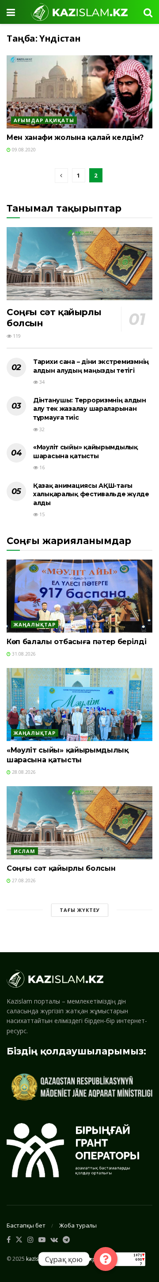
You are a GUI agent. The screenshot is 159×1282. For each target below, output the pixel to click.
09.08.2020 (23, 150)
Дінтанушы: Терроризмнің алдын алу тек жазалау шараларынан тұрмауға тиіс (89, 408)
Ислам (24, 851)
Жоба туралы (78, 1225)
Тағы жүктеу (80, 910)
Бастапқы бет (26, 1225)
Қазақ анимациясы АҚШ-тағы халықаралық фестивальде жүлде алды (91, 494)
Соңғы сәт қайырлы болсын (61, 868)
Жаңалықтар (35, 624)
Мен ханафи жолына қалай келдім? (75, 137)
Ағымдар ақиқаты (44, 120)
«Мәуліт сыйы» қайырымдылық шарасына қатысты (85, 451)
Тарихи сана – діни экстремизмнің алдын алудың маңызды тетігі (91, 366)
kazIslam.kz (40, 1259)
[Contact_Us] (105, 1259)
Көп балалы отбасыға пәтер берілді (76, 641)
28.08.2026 (23, 772)
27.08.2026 (23, 880)
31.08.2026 (23, 654)
